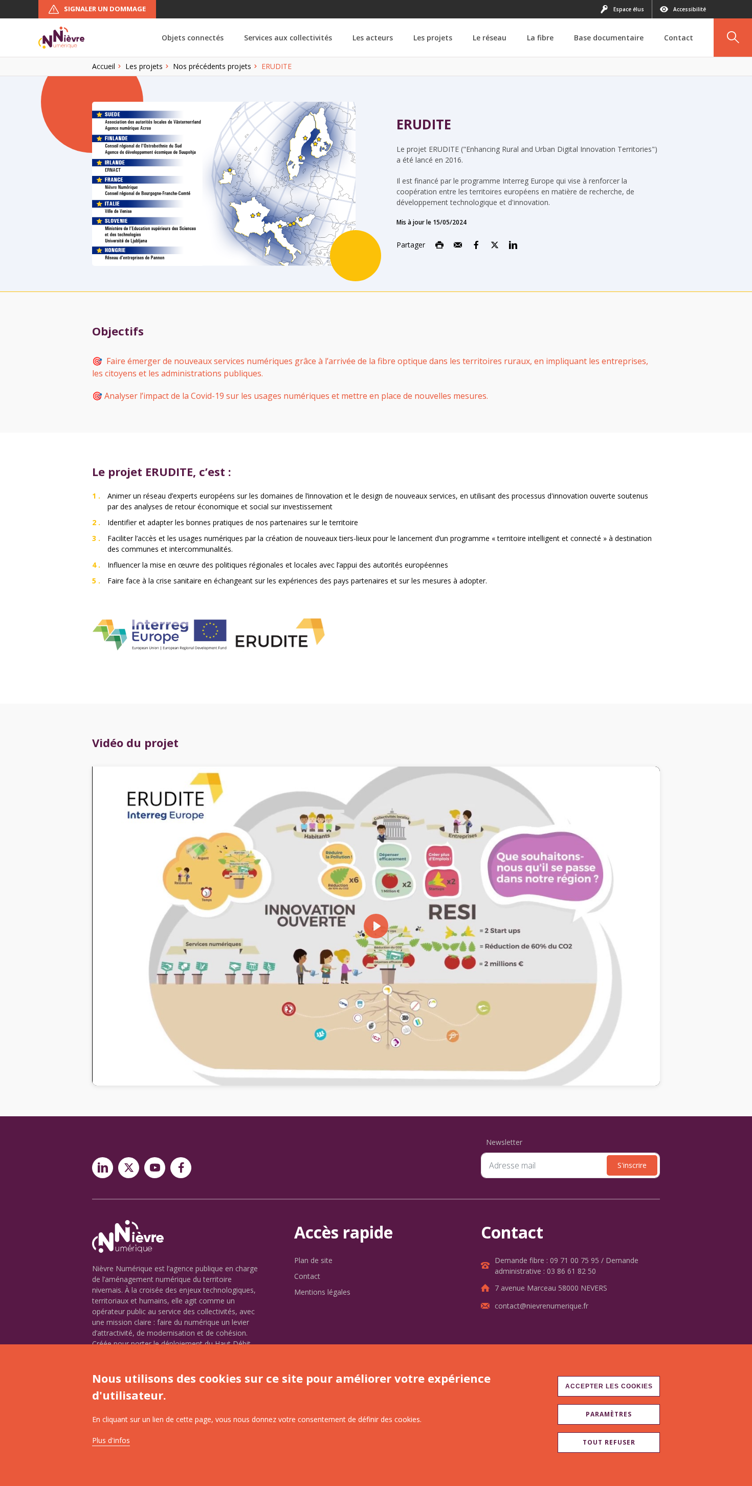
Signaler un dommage (105, 8)
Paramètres (609, 1414)
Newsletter (504, 1142)
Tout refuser (609, 1442)
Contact (307, 1276)
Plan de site (313, 1260)
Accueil (103, 66)
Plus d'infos (111, 1440)
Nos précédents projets (212, 66)
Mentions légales (322, 1292)
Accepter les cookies (609, 1386)
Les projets (144, 66)
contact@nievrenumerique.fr (541, 1306)
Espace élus (628, 9)
